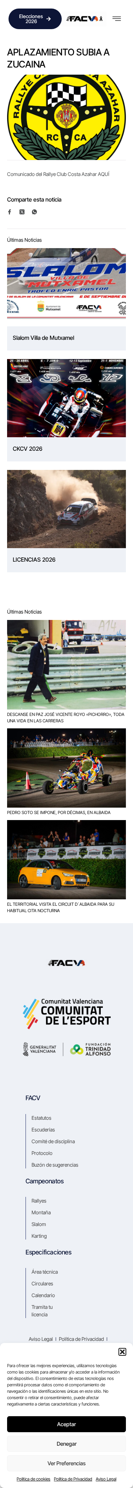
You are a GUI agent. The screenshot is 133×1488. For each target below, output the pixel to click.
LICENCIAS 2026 (34, 559)
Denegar (67, 1443)
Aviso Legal (106, 1479)
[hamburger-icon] (116, 18)
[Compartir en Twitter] (25, 211)
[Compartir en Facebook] (12, 212)
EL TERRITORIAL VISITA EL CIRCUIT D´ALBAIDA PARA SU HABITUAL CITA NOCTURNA (60, 907)
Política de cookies (33, 1479)
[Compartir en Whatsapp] (37, 212)
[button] (122, 1351)
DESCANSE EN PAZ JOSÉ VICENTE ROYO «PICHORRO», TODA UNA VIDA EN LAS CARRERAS (65, 717)
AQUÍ (103, 174)
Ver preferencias (66, 1463)
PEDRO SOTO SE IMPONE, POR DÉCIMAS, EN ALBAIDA (59, 812)
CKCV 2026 (27, 448)
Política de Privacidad (73, 1479)
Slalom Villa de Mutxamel (43, 337)
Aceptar (66, 1424)
